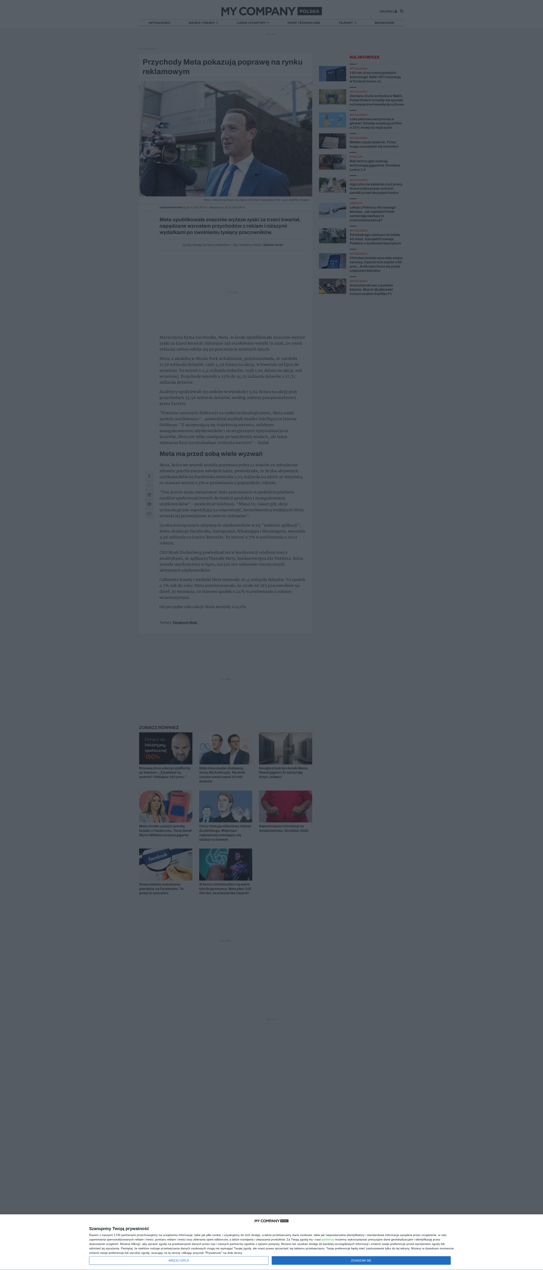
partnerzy (328, 1239)
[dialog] (271, 1242)
